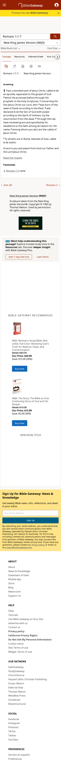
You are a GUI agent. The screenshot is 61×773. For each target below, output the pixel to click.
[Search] (55, 36)
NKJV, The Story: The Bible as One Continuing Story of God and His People (30, 401)
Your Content (53, 56)
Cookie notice (16, 643)
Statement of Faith (18, 575)
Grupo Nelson (16, 683)
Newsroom (14, 591)
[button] (56, 5)
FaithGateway (16, 667)
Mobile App (14, 579)
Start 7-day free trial (19, 256)
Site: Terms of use (18, 647)
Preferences (15, 758)
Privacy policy (16, 631)
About (11, 567)
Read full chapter (12, 157)
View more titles (30, 435)
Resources (19, 56)
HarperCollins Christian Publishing (27, 679)
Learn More (43, 256)
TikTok (12, 731)
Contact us (14, 627)
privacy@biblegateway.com (18, 547)
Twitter (12, 735)
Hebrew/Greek (35, 56)
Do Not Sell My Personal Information (30, 639)
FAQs (11, 610)
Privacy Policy (38, 544)
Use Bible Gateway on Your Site (25, 619)
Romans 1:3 (12, 170)
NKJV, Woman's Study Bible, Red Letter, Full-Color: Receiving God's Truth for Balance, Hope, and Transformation (30, 345)
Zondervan (14, 699)
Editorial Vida (15, 687)
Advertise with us (18, 623)
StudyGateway (16, 671)
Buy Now (19, 368)
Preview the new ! (30, 12)
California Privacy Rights (22, 635)
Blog (10, 587)
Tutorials (13, 615)
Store (11, 583)
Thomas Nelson (17, 691)
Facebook (13, 719)
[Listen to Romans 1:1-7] (39, 66)
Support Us (14, 595)
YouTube (13, 739)
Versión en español (19, 754)
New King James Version (24, 195)
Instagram (14, 723)
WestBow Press (17, 695)
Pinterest (13, 727)
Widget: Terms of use (20, 651)
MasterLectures (17, 703)
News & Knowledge (19, 571)
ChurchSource (16, 675)
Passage (7, 56)
